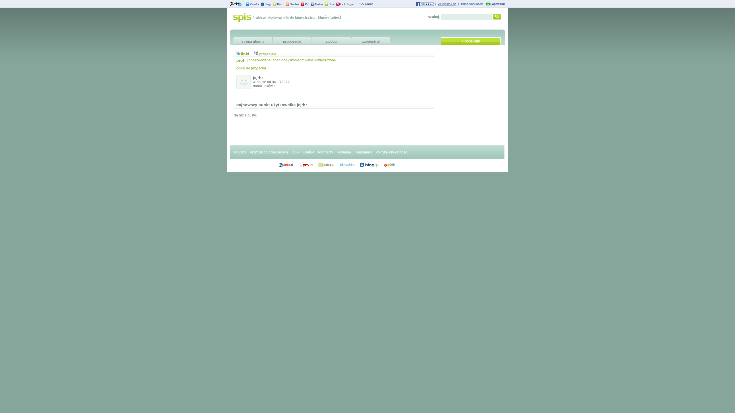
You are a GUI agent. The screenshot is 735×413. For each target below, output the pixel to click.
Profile (286, 165)
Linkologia (347, 4)
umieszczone (325, 60)
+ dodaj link (471, 41)
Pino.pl (236, 4)
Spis (331, 4)
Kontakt (308, 152)
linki (245, 54)
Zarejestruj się (447, 3)
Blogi (268, 4)
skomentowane (301, 60)
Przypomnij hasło (472, 3)
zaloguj (331, 42)
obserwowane (260, 60)
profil (241, 60)
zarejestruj (371, 42)
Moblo (319, 4)
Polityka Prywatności (392, 152)
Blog (369, 165)
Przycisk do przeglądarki (269, 152)
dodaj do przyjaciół (251, 68)
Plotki (389, 165)
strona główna (252, 42)
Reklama (344, 152)
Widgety (239, 152)
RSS (295, 152)
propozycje (292, 42)
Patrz (280, 4)
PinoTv (254, 4)
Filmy (326, 165)
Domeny (305, 165)
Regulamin (363, 152)
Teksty (347, 165)
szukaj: (434, 17)
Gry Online (366, 3)
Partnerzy (325, 152)
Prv (307, 4)
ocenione (280, 60)
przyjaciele (267, 54)
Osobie (294, 4)
